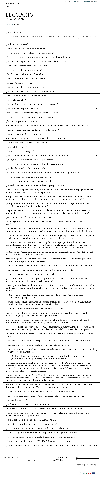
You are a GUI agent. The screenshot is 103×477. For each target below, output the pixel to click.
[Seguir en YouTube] (17, 457)
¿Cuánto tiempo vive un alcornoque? (23, 121)
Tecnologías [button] (74, 4)
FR (95, 1)
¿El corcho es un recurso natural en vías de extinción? (30, 53)
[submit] (98, 462)
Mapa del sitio (30, 457)
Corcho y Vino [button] (66, 4)
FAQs (75, 1)
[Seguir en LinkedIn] (15, 457)
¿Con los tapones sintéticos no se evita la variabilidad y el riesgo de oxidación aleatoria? (45, 395)
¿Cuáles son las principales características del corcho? (30, 78)
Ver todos (16, 24)
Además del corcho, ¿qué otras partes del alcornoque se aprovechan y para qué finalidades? (47, 125)
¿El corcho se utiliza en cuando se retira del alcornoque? (31, 117)
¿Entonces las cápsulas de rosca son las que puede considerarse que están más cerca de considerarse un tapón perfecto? (44, 296)
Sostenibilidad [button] (91, 4)
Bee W (65, 1)
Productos (83, 4)
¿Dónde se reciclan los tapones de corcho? (25, 74)
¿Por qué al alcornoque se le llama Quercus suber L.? (29, 181)
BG (96, 1)
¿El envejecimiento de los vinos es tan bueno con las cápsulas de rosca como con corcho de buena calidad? (49, 335)
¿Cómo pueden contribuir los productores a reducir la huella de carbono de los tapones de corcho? (50, 445)
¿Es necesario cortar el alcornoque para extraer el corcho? (32, 112)
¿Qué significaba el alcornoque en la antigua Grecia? (29, 159)
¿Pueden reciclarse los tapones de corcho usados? (28, 65)
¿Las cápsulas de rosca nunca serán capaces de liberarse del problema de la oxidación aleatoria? (48, 340)
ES (94, 1)
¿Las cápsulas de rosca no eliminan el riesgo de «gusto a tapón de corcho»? (39, 345)
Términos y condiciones (32, 458)
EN (91, 1)
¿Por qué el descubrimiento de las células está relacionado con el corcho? (39, 57)
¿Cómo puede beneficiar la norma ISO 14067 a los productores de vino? (38, 441)
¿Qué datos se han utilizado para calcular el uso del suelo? (31, 424)
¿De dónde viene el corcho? (18, 44)
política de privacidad (81, 465)
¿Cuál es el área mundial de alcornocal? (23, 134)
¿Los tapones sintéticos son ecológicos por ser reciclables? (32, 274)
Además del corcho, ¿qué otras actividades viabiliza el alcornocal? (35, 138)
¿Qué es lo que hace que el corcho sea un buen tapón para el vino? (35, 185)
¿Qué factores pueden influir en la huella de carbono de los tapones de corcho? (41, 437)
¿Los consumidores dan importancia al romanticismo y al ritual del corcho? (40, 391)
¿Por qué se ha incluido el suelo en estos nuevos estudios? (31, 419)
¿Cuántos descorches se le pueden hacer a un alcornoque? (32, 104)
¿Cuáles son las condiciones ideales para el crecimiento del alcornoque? (38, 155)
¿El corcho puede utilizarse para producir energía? (28, 177)
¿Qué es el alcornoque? (16, 147)
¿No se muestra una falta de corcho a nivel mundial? (29, 217)
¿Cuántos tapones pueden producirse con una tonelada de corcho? (36, 61)
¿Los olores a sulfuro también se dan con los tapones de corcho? (34, 308)
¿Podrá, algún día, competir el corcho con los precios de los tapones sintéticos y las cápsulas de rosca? (48, 222)
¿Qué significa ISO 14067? (18, 400)
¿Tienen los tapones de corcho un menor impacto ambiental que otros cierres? (41, 432)
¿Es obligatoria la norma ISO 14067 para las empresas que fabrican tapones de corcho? (45, 408)
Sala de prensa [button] (70, 1)
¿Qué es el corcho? (14, 32)
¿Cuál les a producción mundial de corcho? (25, 48)
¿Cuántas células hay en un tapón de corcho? (26, 87)
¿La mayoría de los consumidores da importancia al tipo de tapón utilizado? (40, 270)
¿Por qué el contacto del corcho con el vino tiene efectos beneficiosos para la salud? (43, 172)
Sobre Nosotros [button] (80, 1)
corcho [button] (58, 4)
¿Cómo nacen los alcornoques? (20, 151)
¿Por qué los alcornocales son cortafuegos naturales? (29, 142)
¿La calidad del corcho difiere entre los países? (26, 168)
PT (92, 1)
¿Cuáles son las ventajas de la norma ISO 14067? (27, 404)
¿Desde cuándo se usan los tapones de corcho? (27, 95)
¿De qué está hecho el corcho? (19, 82)
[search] (97, 4)
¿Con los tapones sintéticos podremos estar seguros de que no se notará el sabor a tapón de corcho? (50, 265)
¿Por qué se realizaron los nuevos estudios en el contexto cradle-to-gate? (38, 428)
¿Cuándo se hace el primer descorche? (23, 108)
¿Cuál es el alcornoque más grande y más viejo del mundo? (32, 130)
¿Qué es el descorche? (16, 100)
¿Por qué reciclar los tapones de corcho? (24, 70)
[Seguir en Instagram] (12, 457)
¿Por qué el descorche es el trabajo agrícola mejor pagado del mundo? (37, 164)
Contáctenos (87, 1)
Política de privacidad (32, 460)
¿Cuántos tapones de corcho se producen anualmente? (30, 91)
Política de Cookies (31, 461)
